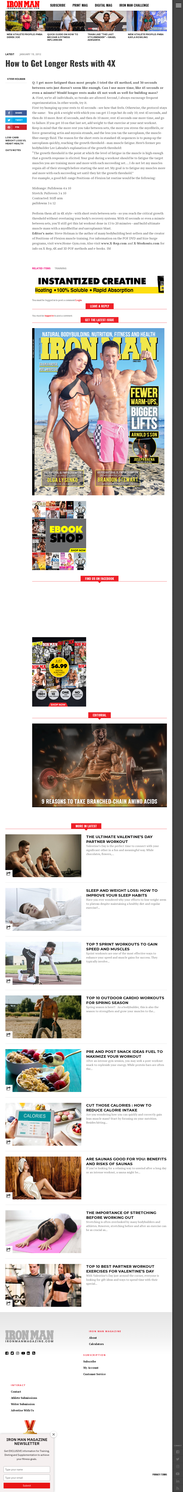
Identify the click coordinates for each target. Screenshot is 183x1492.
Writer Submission (23, 1404)
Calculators (96, 1344)
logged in (49, 316)
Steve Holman (16, 78)
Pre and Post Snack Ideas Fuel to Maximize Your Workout (124, 1054)
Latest (9, 54)
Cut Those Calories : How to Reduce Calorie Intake (118, 1107)
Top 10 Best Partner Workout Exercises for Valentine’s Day (120, 1268)
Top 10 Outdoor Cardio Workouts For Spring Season (125, 1000)
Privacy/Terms (159, 1474)
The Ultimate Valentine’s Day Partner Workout (119, 839)
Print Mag (80, 5)
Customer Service (94, 1374)
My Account (90, 1367)
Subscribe (57, 5)
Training (60, 268)
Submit (27, 1485)
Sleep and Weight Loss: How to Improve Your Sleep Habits (122, 892)
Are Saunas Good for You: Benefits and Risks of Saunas (126, 1161)
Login (78, 300)
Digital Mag (103, 5)
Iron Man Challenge (134, 5)
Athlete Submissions (24, 1398)
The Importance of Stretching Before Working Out (121, 1215)
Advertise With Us (22, 1410)
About (93, 1337)
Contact (16, 1391)
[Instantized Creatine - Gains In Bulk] (99, 292)
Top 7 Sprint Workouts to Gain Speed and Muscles (121, 946)
